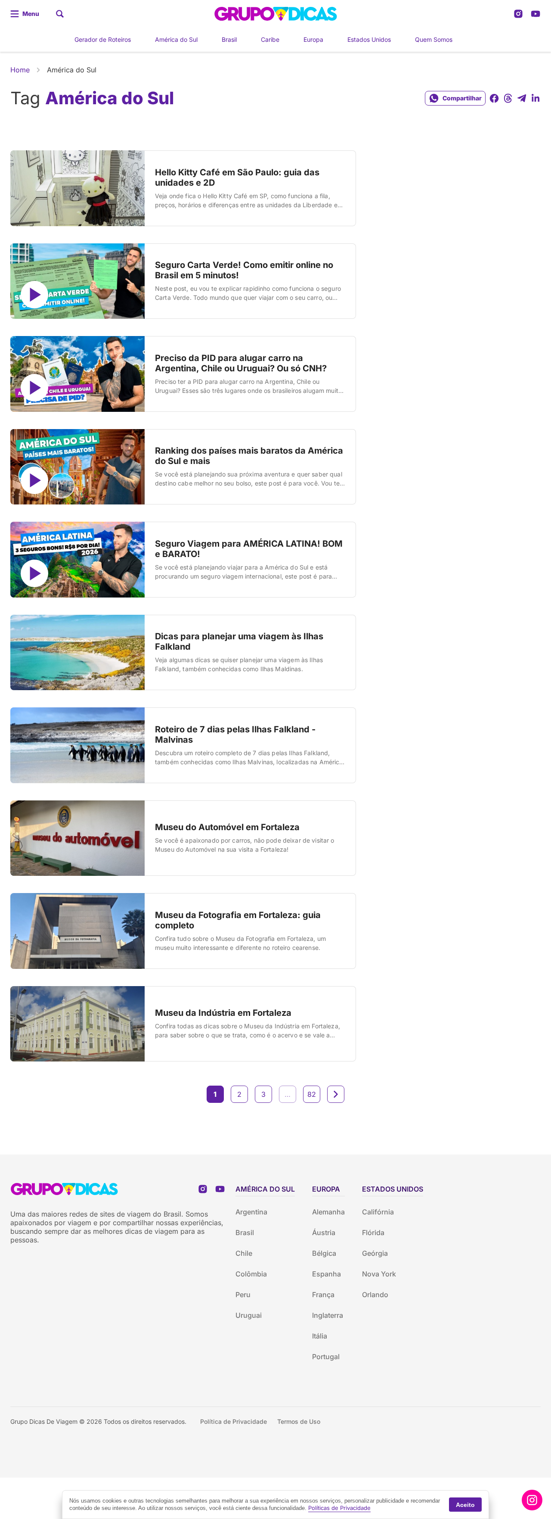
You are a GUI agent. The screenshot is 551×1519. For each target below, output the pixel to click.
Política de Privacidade (233, 1421)
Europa (313, 39)
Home (20, 69)
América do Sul (176, 39)
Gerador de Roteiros (102, 39)
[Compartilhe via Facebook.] (494, 98)
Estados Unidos (369, 39)
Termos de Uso (298, 1421)
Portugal (326, 1356)
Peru (243, 1294)
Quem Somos (433, 39)
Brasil (229, 39)
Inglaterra (327, 1315)
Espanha (326, 1274)
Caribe (270, 39)
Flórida (373, 1232)
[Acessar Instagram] (518, 14)
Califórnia (378, 1212)
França (323, 1294)
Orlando (375, 1294)
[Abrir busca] (60, 14)
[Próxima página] (335, 1094)
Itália (319, 1336)
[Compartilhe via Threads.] (508, 98)
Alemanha (328, 1212)
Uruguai (248, 1315)
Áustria (323, 1232)
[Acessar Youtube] (535, 14)
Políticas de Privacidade (339, 1507)
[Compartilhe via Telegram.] (522, 98)
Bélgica (324, 1253)
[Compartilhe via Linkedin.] (535, 98)
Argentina (251, 1212)
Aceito (465, 1504)
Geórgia (375, 1253)
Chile (243, 1253)
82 (311, 1094)
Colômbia (251, 1274)
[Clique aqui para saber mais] (532, 1500)
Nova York (379, 1274)
